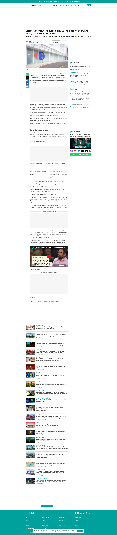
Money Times (45, 525)
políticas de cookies (58, 531)
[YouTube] (78, 513)
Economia (60, 520)
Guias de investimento (63, 522)
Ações (39, 301)
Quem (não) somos (62, 525)
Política (43, 520)
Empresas (28, 520)
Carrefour (51, 301)
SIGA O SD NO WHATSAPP (81, 154)
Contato (77, 525)
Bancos (45, 301)
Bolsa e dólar (61, 517)
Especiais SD (45, 522)
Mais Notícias (47, 506)
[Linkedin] (81, 513)
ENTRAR (89, 5)
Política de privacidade (31, 528)
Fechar (80, 531)
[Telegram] (86, 513)
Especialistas (29, 522)
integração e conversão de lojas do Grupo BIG (51, 73)
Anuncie (27, 525)
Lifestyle (44, 528)
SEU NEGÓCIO (73, 5)
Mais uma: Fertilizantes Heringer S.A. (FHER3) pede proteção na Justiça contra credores (39, 173)
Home (27, 517)
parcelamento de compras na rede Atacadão (54, 107)
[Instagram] (75, 513)
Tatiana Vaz (28, 41)
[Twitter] (89, 513)
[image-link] (30, 327)
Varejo (57, 301)
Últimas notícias (45, 517)
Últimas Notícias (55, 5)
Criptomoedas (78, 517)
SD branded (77, 522)
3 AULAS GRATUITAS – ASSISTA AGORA (70, 1)
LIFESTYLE (80, 5)
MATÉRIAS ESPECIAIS (64, 5)
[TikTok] (83, 513)
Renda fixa (77, 520)
